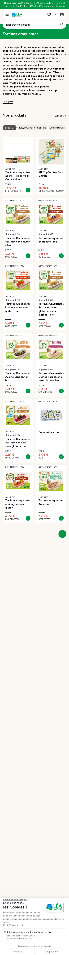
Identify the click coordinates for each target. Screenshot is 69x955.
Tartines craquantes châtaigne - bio (51, 239)
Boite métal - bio (49, 432)
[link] (49, 14)
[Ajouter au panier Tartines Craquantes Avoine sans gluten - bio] (28, 391)
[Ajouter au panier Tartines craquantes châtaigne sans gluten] (28, 518)
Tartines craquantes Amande (51, 502)
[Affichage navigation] (7, 14)
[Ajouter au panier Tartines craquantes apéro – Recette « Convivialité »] (28, 190)
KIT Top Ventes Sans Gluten (51, 174)
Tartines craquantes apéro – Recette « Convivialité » (17, 176)
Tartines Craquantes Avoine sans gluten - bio (17, 377)
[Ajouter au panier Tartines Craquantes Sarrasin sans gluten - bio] (28, 255)
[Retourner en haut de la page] (62, 534)
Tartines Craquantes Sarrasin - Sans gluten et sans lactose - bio (51, 309)
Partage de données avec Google (20, 936)
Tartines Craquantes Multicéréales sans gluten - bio (17, 307)
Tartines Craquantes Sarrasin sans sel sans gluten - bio (17, 442)
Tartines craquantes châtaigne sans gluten (17, 504)
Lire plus (8, 101)
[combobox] (34, 24)
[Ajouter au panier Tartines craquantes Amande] (61, 518)
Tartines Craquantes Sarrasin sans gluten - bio (17, 241)
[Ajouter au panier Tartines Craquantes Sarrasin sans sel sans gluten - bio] (28, 456)
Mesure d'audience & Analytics (19, 939)
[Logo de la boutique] (17, 14)
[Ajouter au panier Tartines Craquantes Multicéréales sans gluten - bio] (28, 325)
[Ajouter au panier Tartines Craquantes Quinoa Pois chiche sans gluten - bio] (61, 391)
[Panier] (62, 14)
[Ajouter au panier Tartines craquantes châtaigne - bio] (61, 255)
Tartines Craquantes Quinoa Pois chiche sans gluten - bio (51, 377)
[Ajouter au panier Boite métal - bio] (61, 456)
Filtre (8, 127)
